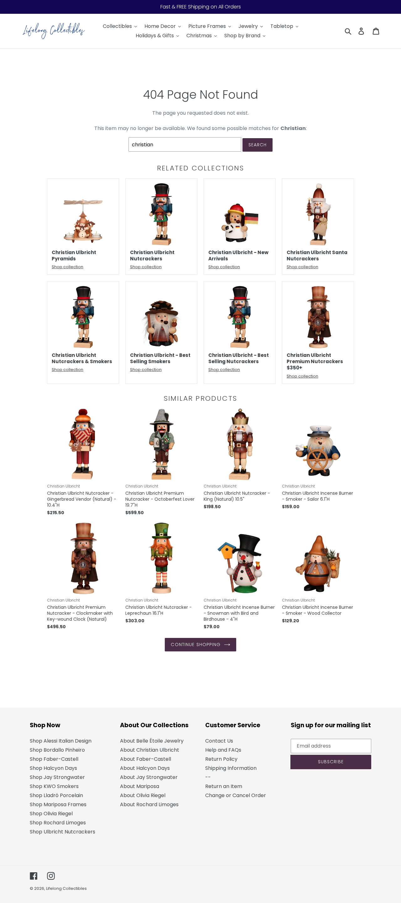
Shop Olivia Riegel (51, 813)
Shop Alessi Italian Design (60, 740)
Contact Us (219, 740)
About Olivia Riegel (142, 795)
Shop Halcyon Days (53, 768)
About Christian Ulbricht (149, 750)
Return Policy (221, 759)
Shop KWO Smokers (54, 786)
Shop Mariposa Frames (58, 804)
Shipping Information (231, 768)
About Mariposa (139, 786)
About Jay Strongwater (149, 777)
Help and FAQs (223, 750)
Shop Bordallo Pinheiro (57, 750)
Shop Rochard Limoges (58, 822)
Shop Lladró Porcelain (56, 795)
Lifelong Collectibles (66, 888)
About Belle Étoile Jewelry (152, 740)
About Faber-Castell (145, 759)
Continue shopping (196, 644)
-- (208, 777)
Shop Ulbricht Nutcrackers (62, 831)
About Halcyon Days (145, 768)
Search (257, 145)
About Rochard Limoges (149, 804)
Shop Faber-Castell (54, 759)
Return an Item (223, 786)
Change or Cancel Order (235, 795)
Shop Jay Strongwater (57, 777)
